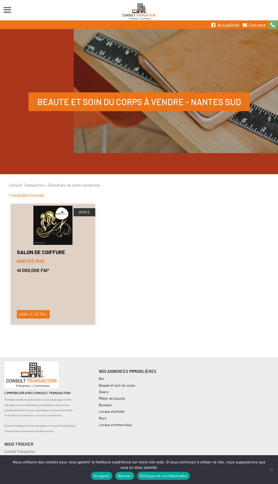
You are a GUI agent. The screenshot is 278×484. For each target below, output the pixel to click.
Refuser (125, 476)
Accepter (102, 476)
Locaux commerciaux (115, 425)
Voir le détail (33, 314)
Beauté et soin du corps (117, 385)
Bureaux (105, 405)
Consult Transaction (27, 185)
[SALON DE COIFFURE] (52, 225)
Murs (102, 418)
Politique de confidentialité (163, 476)
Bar (101, 378)
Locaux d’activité (111, 411)
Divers (104, 392)
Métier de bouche (112, 398)
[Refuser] (271, 469)
